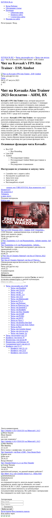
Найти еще (5, 200)
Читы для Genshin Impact (21, 329)
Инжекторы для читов (16, 340)
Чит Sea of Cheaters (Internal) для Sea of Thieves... (21, 260)
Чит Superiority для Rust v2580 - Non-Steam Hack (21, 452)
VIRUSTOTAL (22, 187)
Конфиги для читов (15, 338)
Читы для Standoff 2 (19, 307)
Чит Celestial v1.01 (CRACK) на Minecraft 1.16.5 (20, 431)
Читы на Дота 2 (17, 320)
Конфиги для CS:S (18, 350)
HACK (7, 2)
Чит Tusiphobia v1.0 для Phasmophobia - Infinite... (20, 245)
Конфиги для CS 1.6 (19, 348)
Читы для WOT (17, 318)
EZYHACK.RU (7, 57)
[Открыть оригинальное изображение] (21, 74)
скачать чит (11, 187)
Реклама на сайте (13, 19)
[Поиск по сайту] (25, 282)
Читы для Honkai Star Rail (21, 323)
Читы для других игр (19, 331)
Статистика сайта (18, 17)
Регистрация (6, 511)
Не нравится (7, 192)
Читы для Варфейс (18, 310)
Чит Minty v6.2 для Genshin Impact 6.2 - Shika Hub (21, 474)
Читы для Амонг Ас (19, 333)
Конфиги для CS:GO (19, 353)
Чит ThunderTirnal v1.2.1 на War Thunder (17, 463)
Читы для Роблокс (18, 303)
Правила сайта (17, 15)
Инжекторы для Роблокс (17, 342)
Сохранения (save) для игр (18, 344)
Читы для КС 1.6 (17, 295)
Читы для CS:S (17, 297)
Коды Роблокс (12, 6)
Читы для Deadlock (18, 288)
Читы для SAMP (17, 314)
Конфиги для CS (14, 346)
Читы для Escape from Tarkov (22, 325)
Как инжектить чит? (37, 187)
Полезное (10, 10)
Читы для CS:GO (18, 290)
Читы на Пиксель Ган (20, 305)
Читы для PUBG (17, 316)
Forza (3, 78)
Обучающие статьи (14, 8)
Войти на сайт (7, 509)
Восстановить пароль (21, 511)
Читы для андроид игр (16, 335)
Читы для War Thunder (20, 312)
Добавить (6, 195)
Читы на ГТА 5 (17, 301)
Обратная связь (17, 12)
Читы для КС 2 (17, 292)
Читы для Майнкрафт (19, 299)
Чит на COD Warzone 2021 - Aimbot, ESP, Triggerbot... (23, 230)
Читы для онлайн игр (24, 57)
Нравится (5, 190)
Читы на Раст (16, 327)
